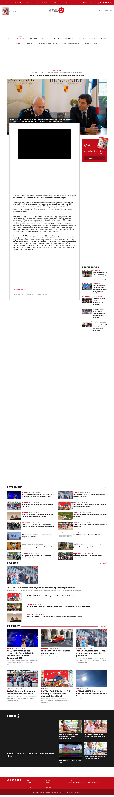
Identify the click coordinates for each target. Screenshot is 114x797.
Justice (81, 38)
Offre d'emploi (92, 780)
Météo (18, 43)
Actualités (20, 38)
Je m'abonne (89, 158)
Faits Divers (68, 38)
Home (9, 38)
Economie (45, 38)
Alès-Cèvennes (17, 2)
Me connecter (105, 10)
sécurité (30, 294)
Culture (92, 38)
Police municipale (42, 294)
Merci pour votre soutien (74, 792)
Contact (35, 792)
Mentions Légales (45, 792)
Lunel (76, 2)
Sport (56, 38)
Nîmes (5, 2)
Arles (68, 2)
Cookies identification (58, 792)
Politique (33, 38)
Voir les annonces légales (71, 43)
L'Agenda (103, 38)
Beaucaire (45, 2)
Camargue (57, 2)
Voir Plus (102, 487)
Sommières (87, 2)
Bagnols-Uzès (32, 2)
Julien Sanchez (18, 294)
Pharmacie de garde (91, 43)
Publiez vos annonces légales (47, 43)
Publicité (29, 43)
